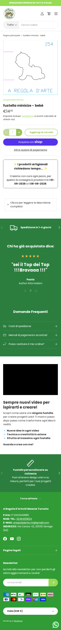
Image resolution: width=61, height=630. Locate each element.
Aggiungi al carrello (41, 132)
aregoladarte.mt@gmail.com (31, 522)
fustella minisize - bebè (34, 35)
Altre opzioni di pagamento (30, 150)
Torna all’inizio (29, 498)
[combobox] (30, 25)
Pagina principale (11, 35)
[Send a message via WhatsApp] (55, 624)
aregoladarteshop (13, 99)
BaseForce (18, 621)
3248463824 (24, 519)
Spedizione (28, 116)
